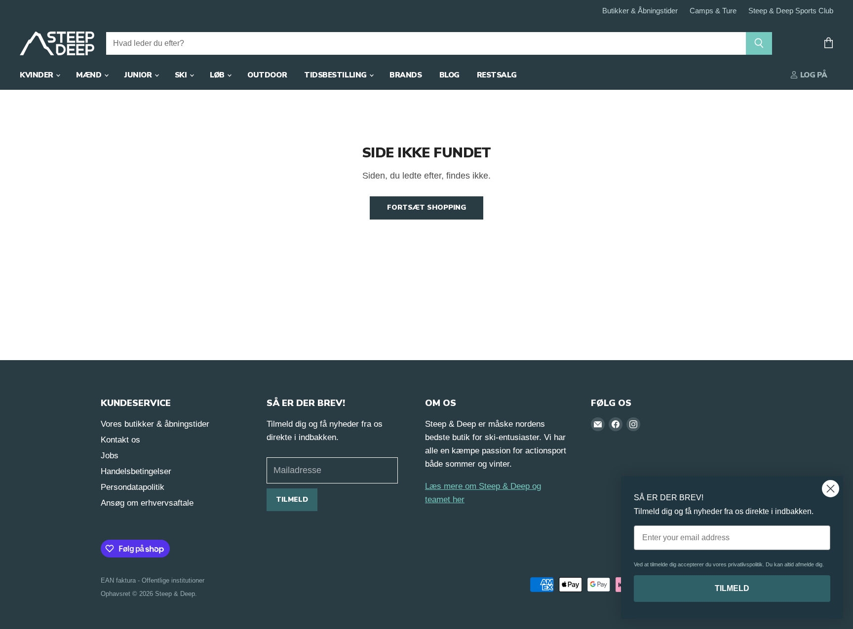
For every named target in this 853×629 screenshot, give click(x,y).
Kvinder (37, 75)
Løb (218, 75)
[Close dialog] (830, 488)
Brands (405, 75)
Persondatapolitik (132, 487)
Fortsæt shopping (426, 207)
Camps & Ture (713, 11)
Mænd (89, 75)
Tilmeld (292, 499)
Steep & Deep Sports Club (790, 11)
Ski (182, 75)
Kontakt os (120, 439)
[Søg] (759, 43)
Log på (812, 75)
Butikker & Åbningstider (640, 11)
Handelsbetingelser (136, 471)
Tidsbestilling (336, 75)
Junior (139, 75)
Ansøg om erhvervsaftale (147, 503)
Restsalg (496, 75)
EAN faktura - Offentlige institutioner (152, 580)
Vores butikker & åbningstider (155, 424)
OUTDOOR (267, 75)
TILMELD (732, 588)
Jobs (109, 455)
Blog (449, 75)
